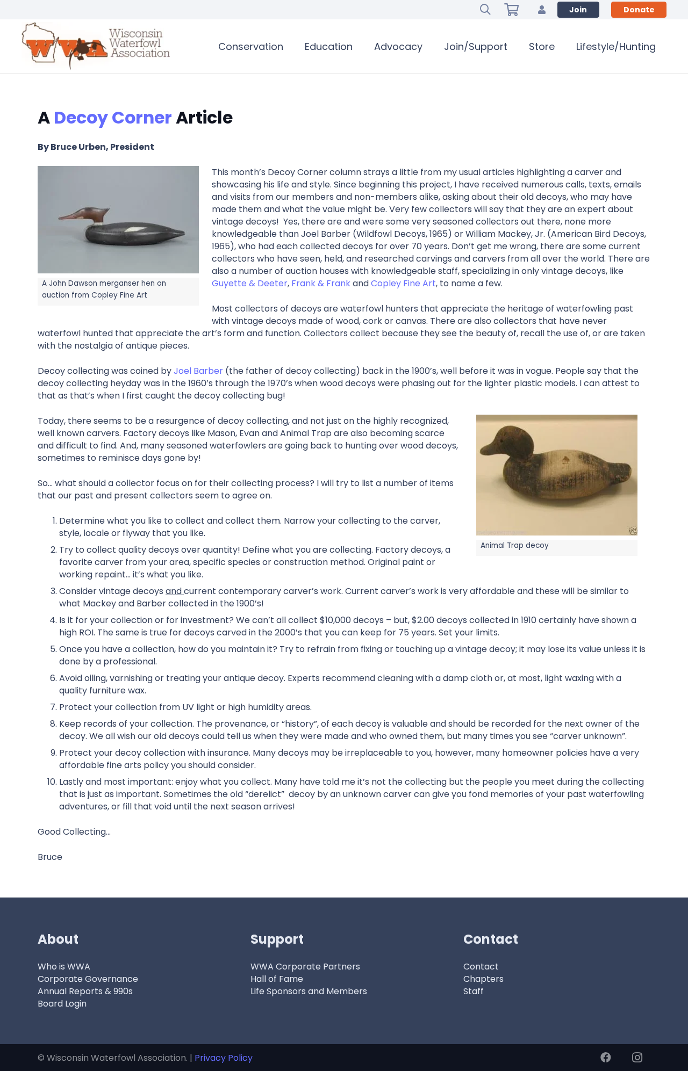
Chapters (483, 979)
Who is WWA (64, 966)
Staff (473, 991)
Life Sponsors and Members (308, 991)
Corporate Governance (88, 979)
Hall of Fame (276, 979)
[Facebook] (605, 1057)
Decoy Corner (113, 117)
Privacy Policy (224, 1058)
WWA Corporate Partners (305, 966)
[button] (485, 9)
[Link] (542, 9)
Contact (481, 966)
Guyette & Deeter (250, 283)
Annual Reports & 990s (85, 991)
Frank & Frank (322, 283)
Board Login (62, 1003)
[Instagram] (637, 1057)
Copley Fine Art (403, 283)
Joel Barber (198, 371)
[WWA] (96, 46)
